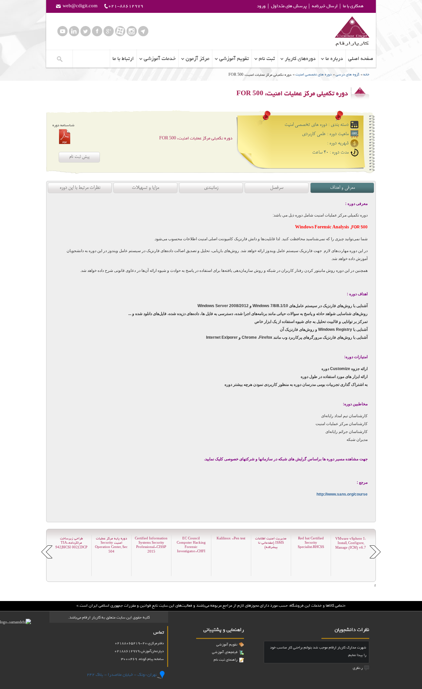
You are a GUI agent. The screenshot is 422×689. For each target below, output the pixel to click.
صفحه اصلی (360, 58)
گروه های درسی (347, 74)
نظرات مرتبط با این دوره (80, 188)
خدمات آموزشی (160, 58)
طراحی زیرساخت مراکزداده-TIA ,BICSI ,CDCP (71, 543)
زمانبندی (211, 188)
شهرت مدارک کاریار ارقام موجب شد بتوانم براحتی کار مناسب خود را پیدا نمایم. (318, 651)
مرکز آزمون (197, 58)
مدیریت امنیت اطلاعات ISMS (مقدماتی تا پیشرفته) (270, 542)
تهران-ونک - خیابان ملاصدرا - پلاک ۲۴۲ (122, 674)
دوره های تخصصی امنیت (313, 74)
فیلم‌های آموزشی (224, 652)
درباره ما (334, 58)
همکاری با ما (353, 6)
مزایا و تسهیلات (145, 188)
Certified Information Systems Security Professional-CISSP (151, 544)
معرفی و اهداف (342, 188)
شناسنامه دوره (63, 125)
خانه (366, 74)
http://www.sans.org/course (342, 494)
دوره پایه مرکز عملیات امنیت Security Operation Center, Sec (111, 544)
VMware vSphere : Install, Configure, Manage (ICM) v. (350, 543)
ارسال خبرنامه (325, 6)
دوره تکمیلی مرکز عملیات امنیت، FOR (195, 138)
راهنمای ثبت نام (225, 660)
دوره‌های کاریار (300, 58)
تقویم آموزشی (234, 58)
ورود (261, 6)
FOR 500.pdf (64, 136)
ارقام (352, 31)
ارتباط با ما (123, 58)
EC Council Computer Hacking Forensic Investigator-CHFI (191, 545)
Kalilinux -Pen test (231, 538)
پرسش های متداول (289, 6)
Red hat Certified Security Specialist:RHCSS (311, 542)
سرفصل (276, 188)
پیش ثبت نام (79, 157)
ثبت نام (267, 58)
